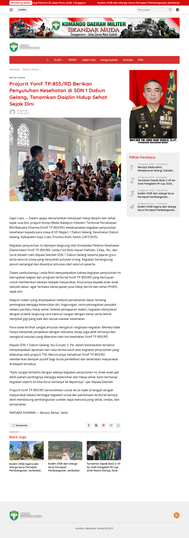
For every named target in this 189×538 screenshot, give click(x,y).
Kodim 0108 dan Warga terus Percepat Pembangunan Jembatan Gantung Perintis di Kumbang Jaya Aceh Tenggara (64, 467)
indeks (22, 9)
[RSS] (177, 515)
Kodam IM (22, 110)
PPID (140, 60)
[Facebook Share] (89, 425)
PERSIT (73, 60)
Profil (57, 60)
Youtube (128, 60)
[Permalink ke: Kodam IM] (12, 111)
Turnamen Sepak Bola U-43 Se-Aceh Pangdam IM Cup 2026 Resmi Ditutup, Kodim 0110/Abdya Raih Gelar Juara (103, 467)
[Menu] (11, 10)
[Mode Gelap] (178, 10)
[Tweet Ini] (96, 425)
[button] (170, 10)
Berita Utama (17, 77)
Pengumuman (109, 60)
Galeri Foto (89, 60)
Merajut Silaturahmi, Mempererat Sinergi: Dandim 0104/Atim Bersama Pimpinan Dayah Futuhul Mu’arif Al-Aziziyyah (156, 169)
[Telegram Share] (111, 425)
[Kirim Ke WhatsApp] (118, 425)
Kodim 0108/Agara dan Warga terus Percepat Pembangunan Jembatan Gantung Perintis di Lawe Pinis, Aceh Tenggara (25, 467)
